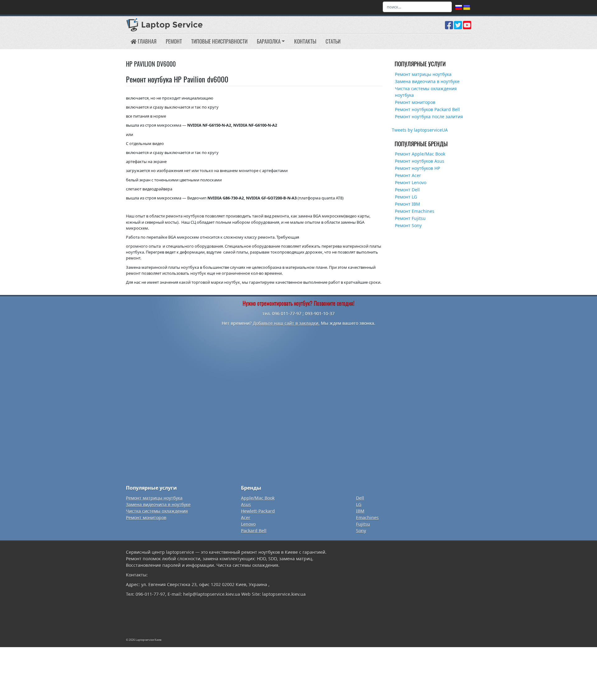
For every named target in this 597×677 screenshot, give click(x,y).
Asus (246, 504)
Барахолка (268, 41)
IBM (360, 511)
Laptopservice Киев (148, 640)
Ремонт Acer (408, 175)
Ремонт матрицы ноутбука (423, 74)
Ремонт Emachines (414, 211)
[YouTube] (467, 27)
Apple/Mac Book (258, 498)
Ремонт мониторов (415, 102)
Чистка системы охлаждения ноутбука (426, 92)
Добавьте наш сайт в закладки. (286, 323)
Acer (245, 518)
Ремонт (174, 41)
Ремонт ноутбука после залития (429, 116)
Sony (361, 531)
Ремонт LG (406, 197)
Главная (146, 41)
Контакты (305, 41)
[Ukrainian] (466, 8)
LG (358, 504)
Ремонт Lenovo (410, 182)
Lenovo (248, 524)
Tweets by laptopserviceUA (420, 130)
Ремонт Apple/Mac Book (420, 154)
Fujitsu (363, 524)
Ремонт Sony (408, 225)
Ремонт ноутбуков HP (417, 168)
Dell (360, 498)
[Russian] (458, 8)
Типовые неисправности (219, 41)
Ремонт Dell (407, 190)
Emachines (367, 518)
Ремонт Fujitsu (410, 218)
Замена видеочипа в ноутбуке (427, 81)
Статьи (333, 41)
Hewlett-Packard (258, 511)
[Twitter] (458, 27)
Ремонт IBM (407, 204)
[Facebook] (449, 27)
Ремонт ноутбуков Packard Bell (427, 109)
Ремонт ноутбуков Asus (419, 161)
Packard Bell (253, 531)
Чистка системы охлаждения (157, 511)
